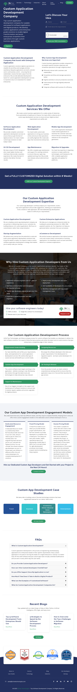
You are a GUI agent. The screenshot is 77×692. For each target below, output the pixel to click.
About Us (11, 671)
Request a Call (65, 314)
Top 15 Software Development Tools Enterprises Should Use (13, 620)
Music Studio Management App (65, 508)
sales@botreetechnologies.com (16, 681)
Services (29, 671)
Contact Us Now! (38, 471)
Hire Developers (65, 671)
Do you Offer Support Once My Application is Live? (30, 572)
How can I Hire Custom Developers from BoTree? (30, 568)
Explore (8, 46)
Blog (47, 671)
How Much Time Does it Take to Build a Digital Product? (32, 576)
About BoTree (44, 3)
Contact (69, 2)
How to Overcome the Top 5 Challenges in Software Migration (62, 620)
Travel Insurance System (11, 508)
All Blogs (38, 637)
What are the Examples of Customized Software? (30, 581)
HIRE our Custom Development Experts (38, 181)
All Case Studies (38, 521)
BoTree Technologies (23, 688)
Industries (47, 674)
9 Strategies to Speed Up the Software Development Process (36, 621)
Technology (29, 674)
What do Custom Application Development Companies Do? (33, 585)
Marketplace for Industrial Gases (47, 508)
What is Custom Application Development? (27, 545)
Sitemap (65, 674)
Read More (9, 626)
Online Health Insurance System (29, 508)
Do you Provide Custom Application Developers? (30, 563)
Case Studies (11, 674)
